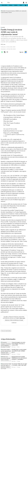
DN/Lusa (3, 44)
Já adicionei (14, 322)
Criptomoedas (8, 330)
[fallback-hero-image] (6, 344)
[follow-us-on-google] (25, 52)
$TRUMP (6, 119)
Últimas (10, 5)
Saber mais (22, 318)
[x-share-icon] (5, 52)
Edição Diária (4, 5)
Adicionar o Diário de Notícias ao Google (14, 320)
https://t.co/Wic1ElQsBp (11, 133)
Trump (2, 330)
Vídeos (20, 5)
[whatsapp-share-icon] (2, 52)
